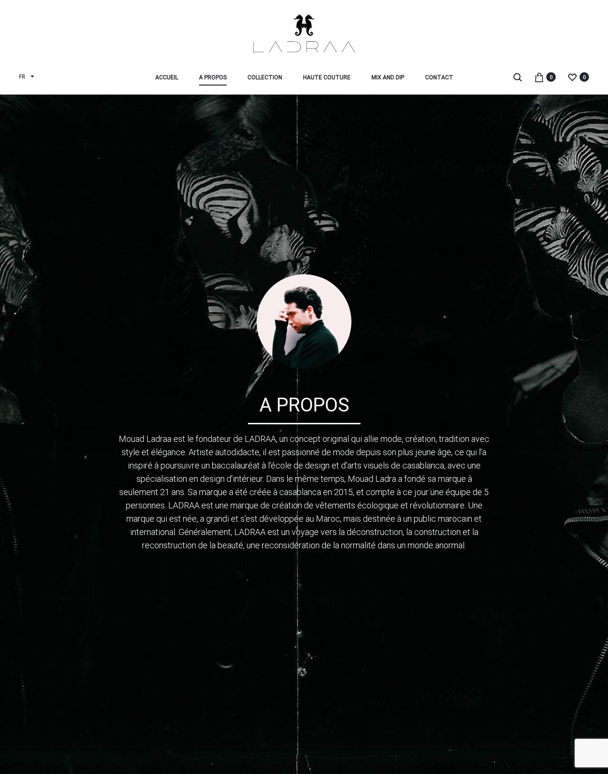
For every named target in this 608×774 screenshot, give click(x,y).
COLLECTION (264, 77)
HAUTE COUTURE (327, 77)
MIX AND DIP (387, 77)
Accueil (166, 77)
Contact (439, 77)
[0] (539, 77)
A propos (213, 77)
